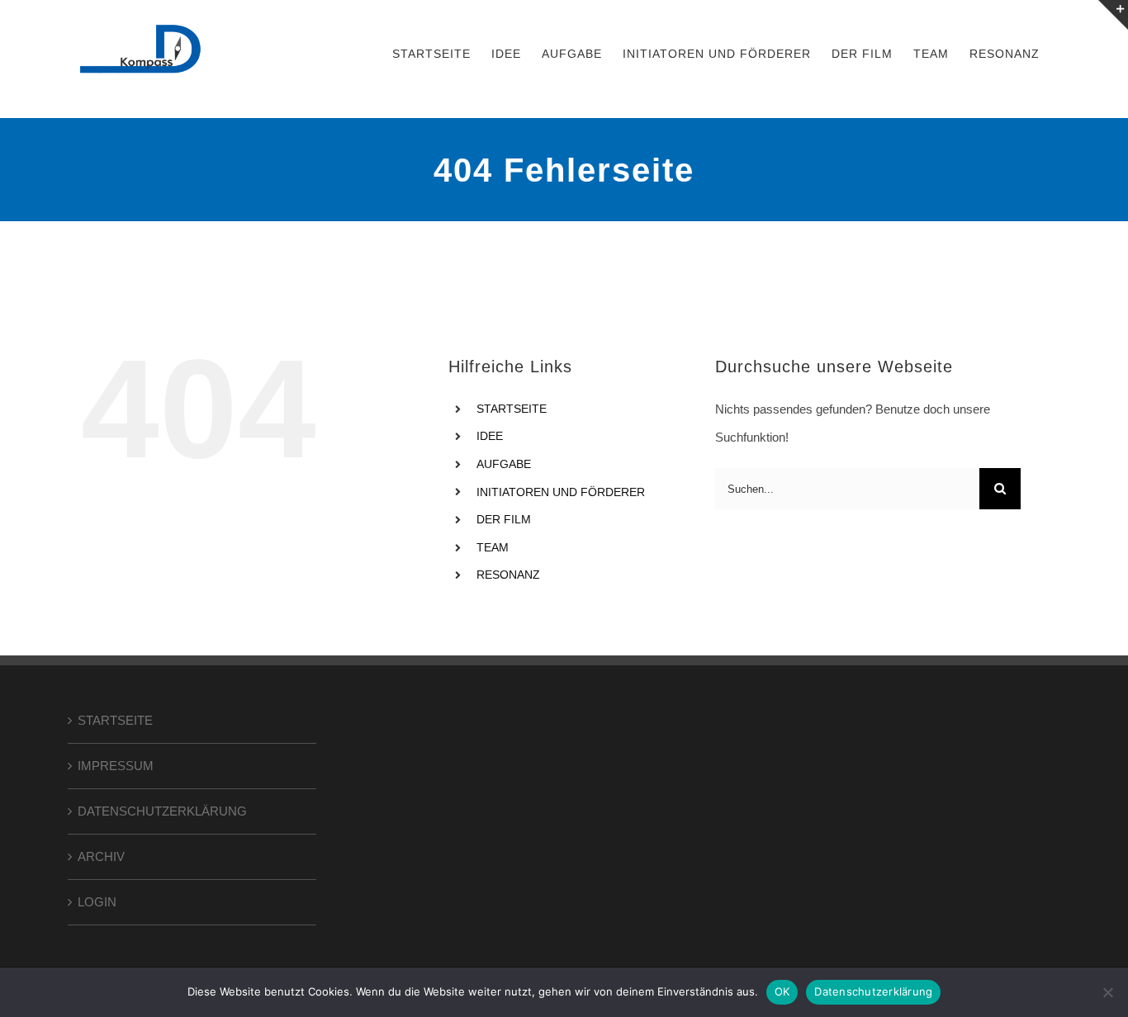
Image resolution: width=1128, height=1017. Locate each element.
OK (782, 991)
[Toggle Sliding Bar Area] (1113, 15)
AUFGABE (503, 464)
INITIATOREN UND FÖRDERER (560, 492)
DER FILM (503, 519)
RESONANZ (508, 574)
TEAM (492, 547)
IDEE (489, 435)
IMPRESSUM (116, 766)
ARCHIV (101, 856)
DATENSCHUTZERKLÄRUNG (162, 811)
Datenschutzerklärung (873, 991)
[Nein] (1107, 992)
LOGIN (97, 902)
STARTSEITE (511, 408)
